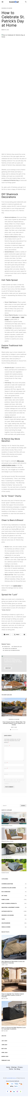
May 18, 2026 (5, 1030)
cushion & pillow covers (8, 465)
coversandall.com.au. (11, 1078)
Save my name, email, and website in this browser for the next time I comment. (14, 781)
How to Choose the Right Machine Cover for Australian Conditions (14, 1028)
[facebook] (7, 1091)
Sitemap (14, 1067)
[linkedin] (14, 1091)
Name (6, 762)
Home (8, 1067)
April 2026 (4, 1052)
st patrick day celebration (10, 648)
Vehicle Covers (6, 927)
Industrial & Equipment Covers (10, 907)
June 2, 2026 (5, 964)
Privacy (20, 1067)
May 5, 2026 (14, 727)
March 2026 (5, 1056)
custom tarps (17, 585)
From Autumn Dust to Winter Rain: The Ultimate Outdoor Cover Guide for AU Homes (14, 723)
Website (6, 774)
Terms (11, 1069)
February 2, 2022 (8, 664)
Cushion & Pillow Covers (9, 887)
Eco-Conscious (6, 891)
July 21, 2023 (7, 683)
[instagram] (17, 1091)
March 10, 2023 (5, 29)
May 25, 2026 (5, 998)
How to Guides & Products (9, 903)
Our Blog (17, 1069)
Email (6, 768)
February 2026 (6, 1060)
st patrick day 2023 (17, 646)
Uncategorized (6, 923)
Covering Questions (7, 883)
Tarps (3, 919)
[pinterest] (10, 1091)
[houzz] (20, 1091)
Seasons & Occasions (7, 8)
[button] (10, 729)
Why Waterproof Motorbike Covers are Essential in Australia (13, 962)
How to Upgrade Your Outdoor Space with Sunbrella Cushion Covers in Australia (13, 995)
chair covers (15, 317)
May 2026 (4, 1048)
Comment (6, 745)
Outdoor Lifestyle (7, 911)
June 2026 (4, 1044)
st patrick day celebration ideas (11, 650)
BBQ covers (20, 461)
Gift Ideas (4, 895)
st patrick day (6, 646)
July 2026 (4, 1040)
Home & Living (5, 899)
